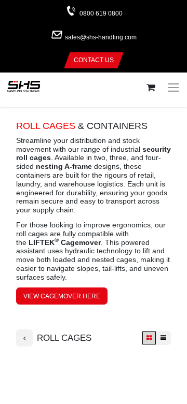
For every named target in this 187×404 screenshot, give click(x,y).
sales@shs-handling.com (101, 37)
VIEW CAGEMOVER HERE (61, 296)
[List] (163, 338)
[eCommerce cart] (150, 88)
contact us (94, 60)
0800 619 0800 (101, 13)
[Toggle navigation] (173, 87)
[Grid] (149, 338)
